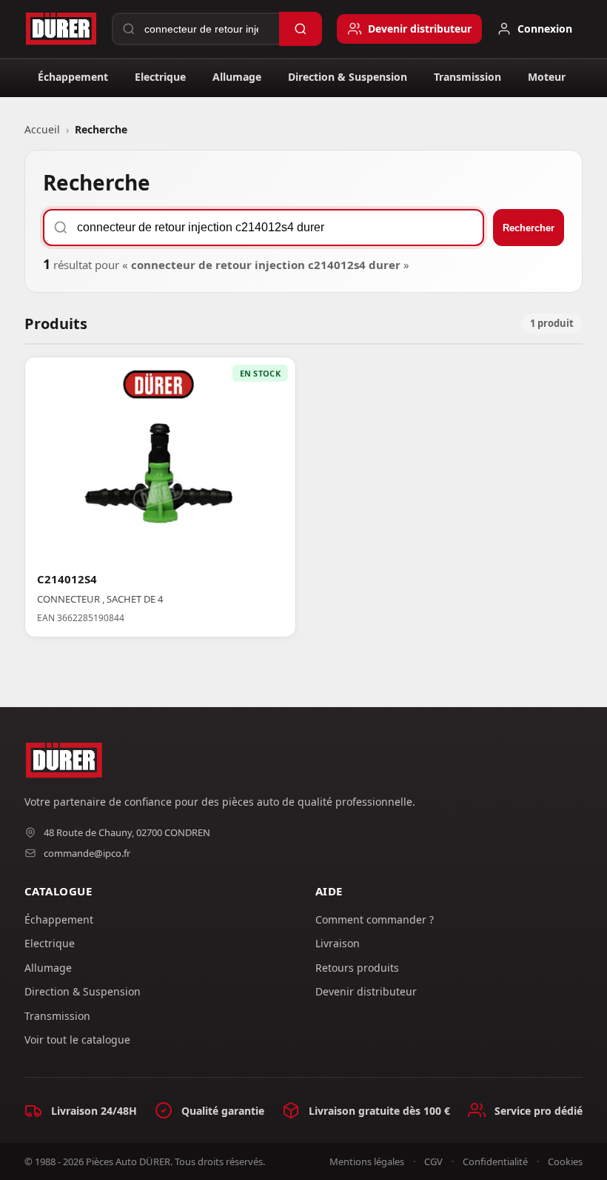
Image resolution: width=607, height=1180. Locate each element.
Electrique (160, 77)
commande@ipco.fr (87, 853)
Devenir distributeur (366, 991)
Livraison (337, 943)
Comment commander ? (374, 919)
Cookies (565, 1161)
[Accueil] (60, 29)
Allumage (236, 77)
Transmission (467, 77)
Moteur (547, 77)
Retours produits (357, 968)
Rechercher (528, 227)
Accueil (42, 129)
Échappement (73, 77)
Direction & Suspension (347, 77)
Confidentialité (495, 1161)
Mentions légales (366, 1161)
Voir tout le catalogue (77, 1039)
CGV (433, 1161)
